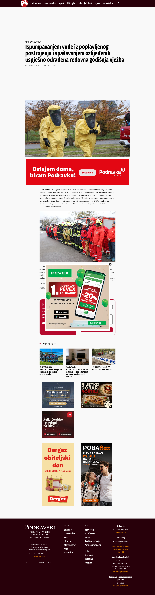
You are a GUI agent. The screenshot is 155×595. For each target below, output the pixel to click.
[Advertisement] (77, 23)
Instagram (89, 558)
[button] (118, 3)
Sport (61, 3)
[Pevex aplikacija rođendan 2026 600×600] (77, 328)
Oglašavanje (90, 533)
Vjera (97, 3)
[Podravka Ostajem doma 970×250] (77, 184)
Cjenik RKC (120, 552)
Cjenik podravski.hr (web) (120, 549)
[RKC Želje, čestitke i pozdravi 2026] (58, 437)
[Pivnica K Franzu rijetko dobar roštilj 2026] (96, 407)
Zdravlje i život (85, 3)
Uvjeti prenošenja (92, 541)
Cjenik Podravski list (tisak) (121, 547)
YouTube (88, 562)
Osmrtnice (108, 3)
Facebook (89, 555)
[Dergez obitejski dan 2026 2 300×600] (58, 505)
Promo (87, 537)
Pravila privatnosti (93, 545)
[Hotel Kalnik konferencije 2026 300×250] (58, 407)
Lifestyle (71, 3)
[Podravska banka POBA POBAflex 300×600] (96, 505)
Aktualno (36, 3)
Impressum (89, 529)
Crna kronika (50, 3)
